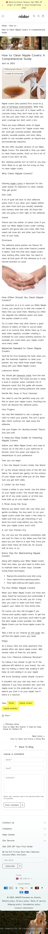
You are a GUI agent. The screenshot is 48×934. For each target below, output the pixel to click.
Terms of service (38, 901)
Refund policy (8, 901)
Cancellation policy (31, 904)
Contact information (24, 908)
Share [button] (7, 715)
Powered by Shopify (31, 897)
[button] (3, 5)
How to (12, 25)
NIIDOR (18, 897)
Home (4, 25)
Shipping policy (15, 904)
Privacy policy (22, 901)
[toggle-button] (2, 469)
